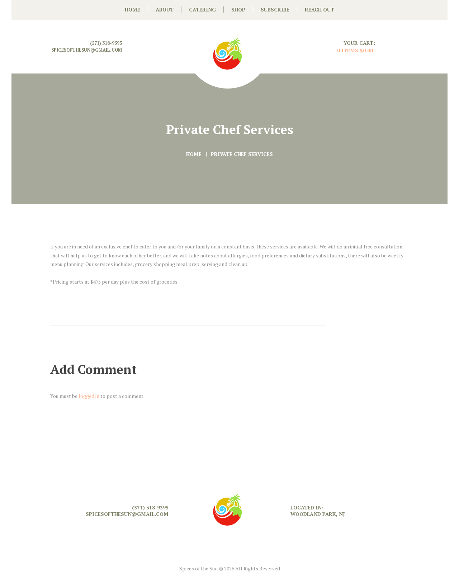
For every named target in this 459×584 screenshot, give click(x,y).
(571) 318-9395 (106, 43)
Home (194, 154)
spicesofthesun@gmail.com (86, 50)
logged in (89, 396)
